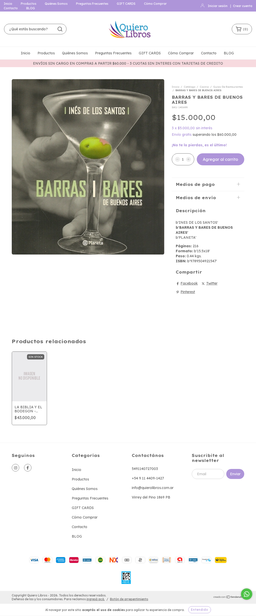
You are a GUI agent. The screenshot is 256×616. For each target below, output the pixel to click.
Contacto (11, 8)
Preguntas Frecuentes (92, 4)
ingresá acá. (95, 599)
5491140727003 (145, 468)
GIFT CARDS (126, 4)
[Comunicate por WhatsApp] (246, 594)
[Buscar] (60, 29)
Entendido (199, 609)
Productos (28, 4)
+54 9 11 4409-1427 (148, 478)
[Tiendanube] (228, 597)
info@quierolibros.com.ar (153, 487)
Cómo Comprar (155, 4)
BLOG (30, 8)
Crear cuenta (242, 6)
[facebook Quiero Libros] (28, 467)
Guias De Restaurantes (228, 86)
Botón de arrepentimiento (129, 599)
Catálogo (189, 86)
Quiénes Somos (56, 4)
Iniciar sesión (218, 6)
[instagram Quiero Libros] (15, 467)
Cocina (204, 86)
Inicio (8, 4)
